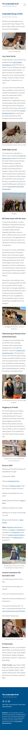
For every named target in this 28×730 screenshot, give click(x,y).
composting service (13, 481)
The (3, 4)
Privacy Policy (21, 704)
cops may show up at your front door (13, 611)
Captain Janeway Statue (16, 535)
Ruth (17, 4)
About (3, 704)
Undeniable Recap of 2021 (12, 14)
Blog (7, 704)
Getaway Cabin (15, 486)
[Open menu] (25, 5)
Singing (12, 530)
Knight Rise (20, 530)
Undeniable (10, 4)
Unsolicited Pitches (7, 706)
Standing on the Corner (14, 527)
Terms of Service (13, 704)
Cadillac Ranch (17, 537)
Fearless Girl (16, 532)
